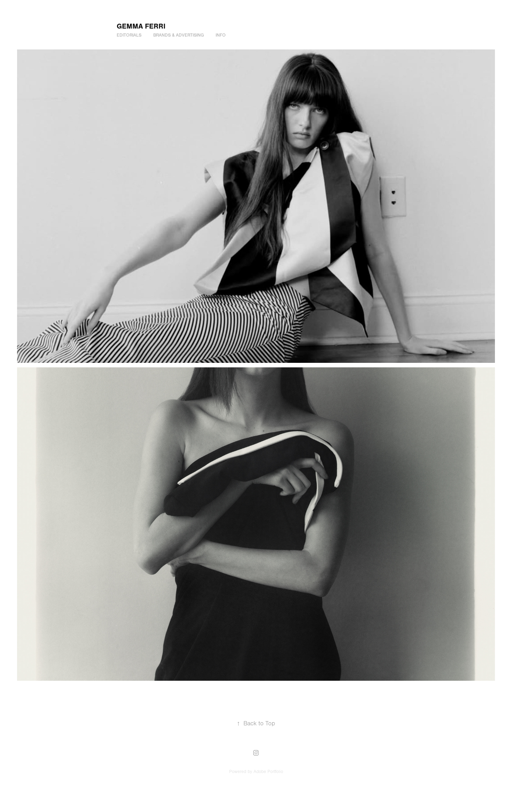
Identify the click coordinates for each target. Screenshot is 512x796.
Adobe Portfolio (268, 771)
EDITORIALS (129, 35)
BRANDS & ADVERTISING (178, 35)
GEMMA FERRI (141, 26)
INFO (221, 35)
